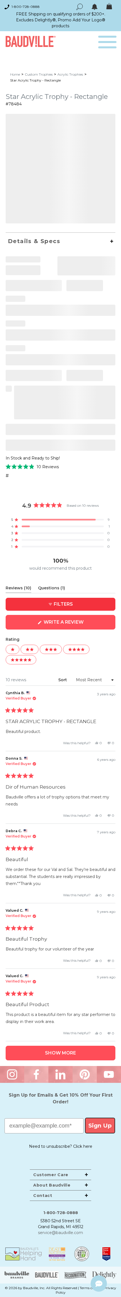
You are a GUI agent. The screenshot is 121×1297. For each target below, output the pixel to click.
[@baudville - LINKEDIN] (60, 1074)
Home (15, 74)
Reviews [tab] (18, 589)
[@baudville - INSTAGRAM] (12, 1074)
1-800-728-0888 (26, 6)
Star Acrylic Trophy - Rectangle (35, 80)
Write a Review (74, 624)
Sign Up (100, 1125)
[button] (32, 466)
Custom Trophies (39, 74)
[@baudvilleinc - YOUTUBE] (109, 1074)
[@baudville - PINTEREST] (85, 1074)
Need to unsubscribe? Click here (60, 1146)
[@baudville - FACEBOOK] (36, 1074)
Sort (63, 679)
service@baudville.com (60, 1232)
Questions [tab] (51, 589)
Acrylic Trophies (70, 74)
